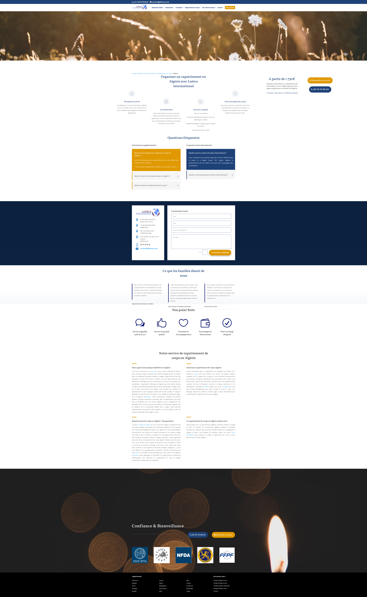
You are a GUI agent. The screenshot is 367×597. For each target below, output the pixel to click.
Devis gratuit (230, 7)
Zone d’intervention (208, 8)
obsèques (148, 397)
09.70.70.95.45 (321, 89)
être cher (153, 371)
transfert (206, 387)
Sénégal (134, 591)
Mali (187, 580)
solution (136, 455)
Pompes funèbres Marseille (222, 586)
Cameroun (135, 580)
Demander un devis (224, 535)
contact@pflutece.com (149, 248)
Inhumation (169, 8)
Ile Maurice (189, 586)
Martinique (189, 588)
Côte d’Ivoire (162, 588)
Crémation (179, 8)
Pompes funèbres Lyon (220, 583)
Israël (133, 586)
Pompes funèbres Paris (220, 580)
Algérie (161, 583)
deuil (137, 453)
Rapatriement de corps (192, 8)
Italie (160, 591)
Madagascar (162, 586)
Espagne (134, 583)
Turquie (188, 583)
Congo (188, 591)
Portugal (134, 588)
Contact (219, 8)
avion (196, 374)
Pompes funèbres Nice (220, 588)
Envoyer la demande (221, 252)
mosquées (225, 387)
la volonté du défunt (144, 425)
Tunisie (161, 580)
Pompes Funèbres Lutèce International (144, 73)
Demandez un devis (321, 80)
